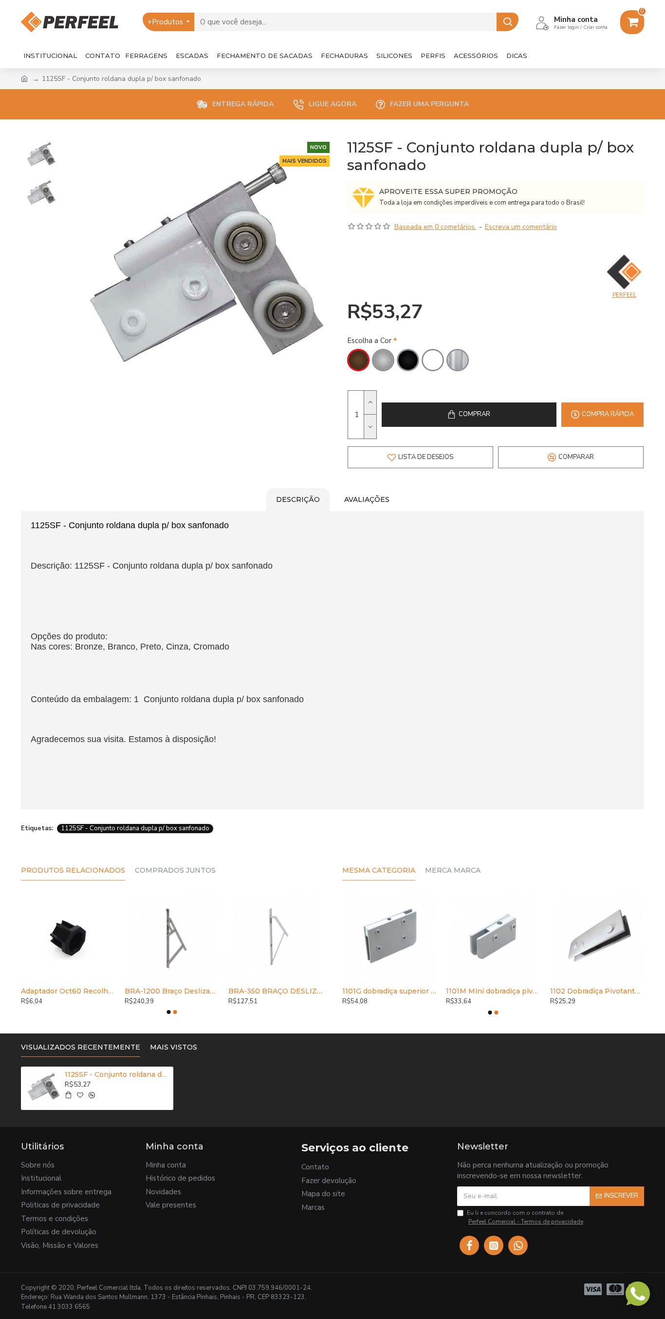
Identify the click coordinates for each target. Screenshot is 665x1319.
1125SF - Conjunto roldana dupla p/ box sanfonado (135, 828)
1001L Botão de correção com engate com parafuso (148, 991)
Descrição (298, 499)
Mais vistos (173, 1047)
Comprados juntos (175, 870)
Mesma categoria (378, 870)
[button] (168, 1012)
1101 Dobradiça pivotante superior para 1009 (547, 991)
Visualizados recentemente (80, 1047)
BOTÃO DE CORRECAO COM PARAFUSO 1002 (252, 991)
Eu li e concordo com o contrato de (525, 1217)
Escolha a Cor (369, 340)
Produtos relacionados (73, 870)
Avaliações (366, 499)
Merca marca (452, 870)
